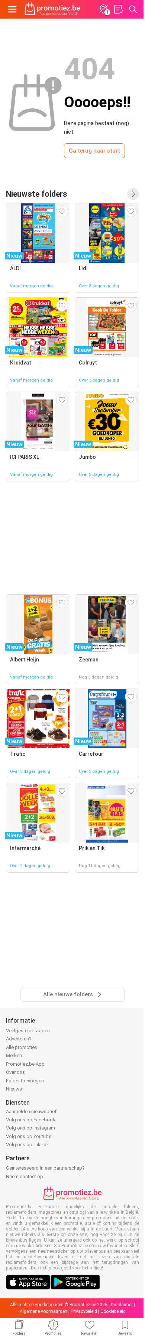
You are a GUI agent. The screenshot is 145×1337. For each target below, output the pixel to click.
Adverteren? (19, 1039)
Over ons (15, 1072)
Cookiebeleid (113, 1311)
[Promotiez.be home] (52, 9)
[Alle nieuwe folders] (133, 194)
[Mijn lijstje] (118, 9)
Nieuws (14, 1089)
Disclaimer (122, 1304)
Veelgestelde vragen (28, 1030)
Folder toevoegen (25, 1080)
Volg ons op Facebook (30, 1119)
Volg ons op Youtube (28, 1136)
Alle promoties (21, 1047)
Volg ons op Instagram (30, 1128)
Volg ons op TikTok (27, 1144)
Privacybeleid (84, 1311)
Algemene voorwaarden (43, 1311)
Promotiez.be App (25, 1064)
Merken (14, 1055)
